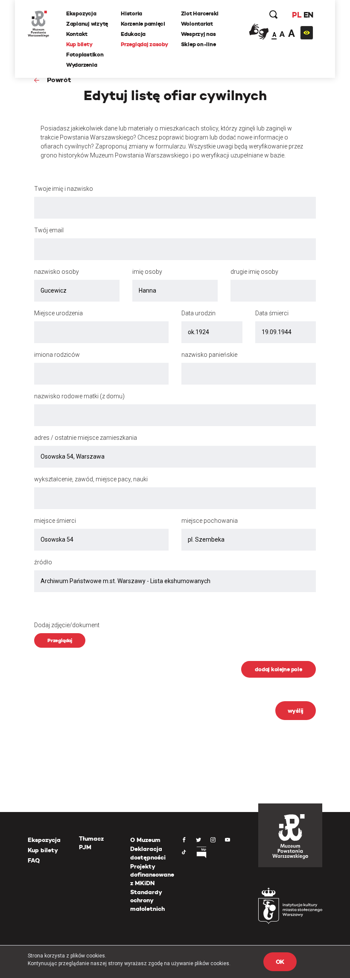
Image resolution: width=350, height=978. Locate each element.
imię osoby (147, 271)
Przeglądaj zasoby (144, 44)
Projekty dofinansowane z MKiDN (152, 874)
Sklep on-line (198, 44)
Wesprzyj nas (198, 34)
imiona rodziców (57, 354)
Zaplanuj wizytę (87, 23)
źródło (43, 562)
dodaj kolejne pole (278, 669)
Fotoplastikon (85, 54)
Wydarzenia (81, 64)
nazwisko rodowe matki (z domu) (79, 396)
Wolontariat (197, 23)
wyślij (295, 710)
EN (308, 15)
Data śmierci (272, 313)
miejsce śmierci (55, 520)
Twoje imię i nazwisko (63, 188)
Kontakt (77, 34)
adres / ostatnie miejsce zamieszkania (85, 437)
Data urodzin (198, 313)
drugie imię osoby (254, 271)
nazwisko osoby (56, 271)
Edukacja (133, 34)
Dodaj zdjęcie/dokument (66, 625)
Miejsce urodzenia (58, 313)
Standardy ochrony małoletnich (147, 900)
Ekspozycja (81, 13)
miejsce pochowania (209, 520)
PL (296, 15)
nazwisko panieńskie (209, 354)
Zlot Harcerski (200, 13)
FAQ (34, 860)
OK (280, 962)
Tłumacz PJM (91, 843)
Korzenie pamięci (143, 23)
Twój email (49, 230)
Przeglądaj (59, 640)
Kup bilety (79, 44)
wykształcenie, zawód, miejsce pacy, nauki (91, 479)
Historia (131, 13)
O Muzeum (145, 840)
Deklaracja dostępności (148, 853)
